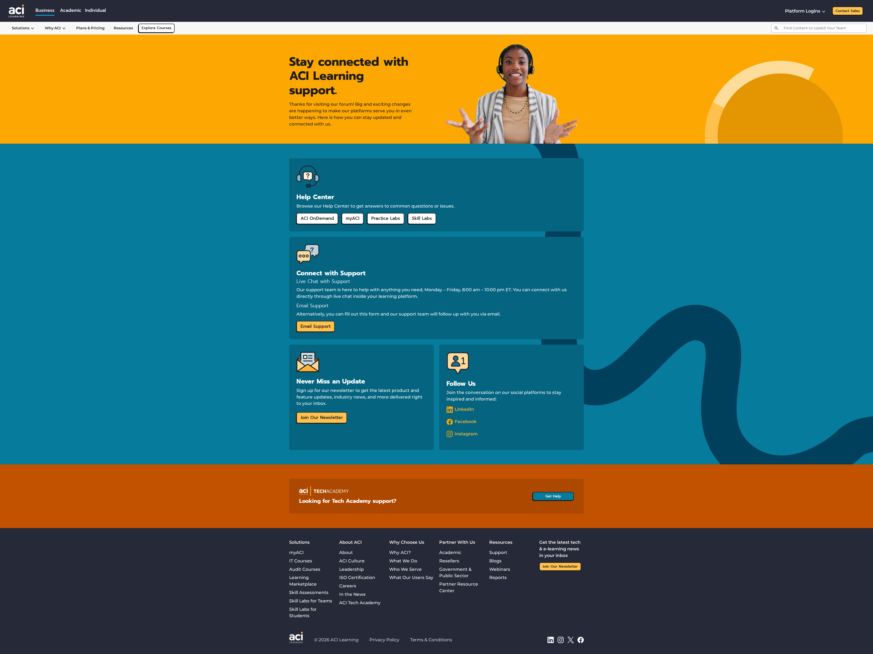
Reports (498, 577)
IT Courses (300, 561)
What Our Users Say (411, 577)
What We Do (403, 561)
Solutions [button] (20, 28)
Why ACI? (400, 552)
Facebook (466, 421)
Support (498, 552)
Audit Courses (304, 569)
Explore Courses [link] (156, 28)
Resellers (449, 561)
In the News (352, 594)
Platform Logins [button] (802, 11)
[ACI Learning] (16, 10)
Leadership (351, 569)
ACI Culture (352, 561)
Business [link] (45, 10)
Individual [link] (95, 10)
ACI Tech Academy (360, 602)
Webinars (499, 569)
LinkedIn (464, 409)
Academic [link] (70, 10)
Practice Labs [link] (385, 218)
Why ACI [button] (53, 28)
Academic (450, 552)
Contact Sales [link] (847, 11)
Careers (347, 586)
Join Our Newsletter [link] (322, 417)
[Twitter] (570, 639)
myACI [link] (352, 218)
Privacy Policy (384, 639)
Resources (123, 28)
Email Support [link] (316, 326)
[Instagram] (560, 639)
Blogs (495, 561)
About (346, 552)
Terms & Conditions (431, 639)
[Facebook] (580, 639)
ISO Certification (357, 577)
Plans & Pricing (90, 28)
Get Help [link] (553, 496)
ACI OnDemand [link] (317, 218)
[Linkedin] (550, 639)
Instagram (466, 433)
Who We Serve (405, 569)
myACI (296, 552)
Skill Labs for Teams (310, 601)
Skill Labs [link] (422, 218)
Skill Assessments (309, 592)
